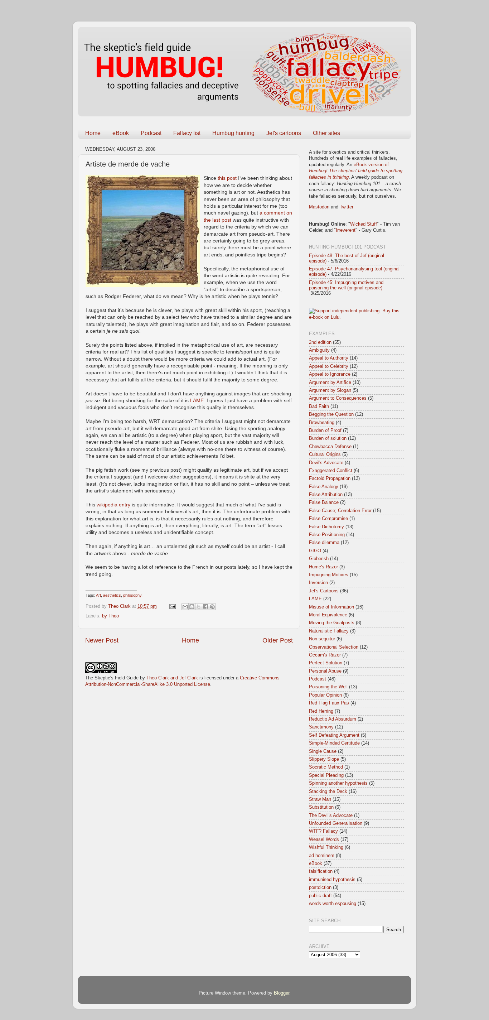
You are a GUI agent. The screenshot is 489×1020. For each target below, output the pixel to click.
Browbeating (321, 422)
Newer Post (101, 640)
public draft (320, 895)
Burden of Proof (325, 430)
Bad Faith (319, 406)
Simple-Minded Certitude (334, 743)
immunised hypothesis (332, 879)
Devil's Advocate (326, 462)
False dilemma (324, 542)
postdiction (320, 887)
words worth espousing (332, 903)
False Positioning (327, 534)
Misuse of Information (331, 607)
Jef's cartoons (283, 133)
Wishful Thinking (326, 847)
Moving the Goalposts (331, 622)
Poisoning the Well (328, 686)
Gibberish (319, 558)
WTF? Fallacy (323, 831)
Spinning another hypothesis (338, 783)
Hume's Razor (323, 566)
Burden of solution (328, 438)
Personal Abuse (325, 671)
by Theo (110, 616)
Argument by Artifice (330, 382)
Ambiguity (319, 350)
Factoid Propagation (329, 478)
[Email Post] (172, 606)
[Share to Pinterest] (212, 606)
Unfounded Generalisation (335, 823)
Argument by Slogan (330, 390)
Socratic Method (326, 767)
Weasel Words (324, 839)
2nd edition (320, 342)
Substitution (321, 807)
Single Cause (323, 751)
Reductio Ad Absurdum (332, 719)
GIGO (315, 550)
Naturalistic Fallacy (329, 631)
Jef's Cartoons (324, 590)
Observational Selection (333, 647)
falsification (321, 871)
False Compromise (328, 518)
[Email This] (185, 606)
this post (227, 178)
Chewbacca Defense (330, 446)
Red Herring (321, 711)
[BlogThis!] (191, 606)
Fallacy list (186, 133)
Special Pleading (326, 775)
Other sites (326, 133)
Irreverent (345, 230)
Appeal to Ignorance (329, 374)
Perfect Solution (325, 662)
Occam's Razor (325, 655)
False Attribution (326, 494)
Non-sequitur (322, 638)
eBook (120, 133)
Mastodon (319, 207)
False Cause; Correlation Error (340, 510)
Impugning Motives (328, 574)
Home (93, 133)
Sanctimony (321, 727)
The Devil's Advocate (331, 815)
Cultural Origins (325, 454)
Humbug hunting (233, 133)
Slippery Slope (324, 759)
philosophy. (132, 595)
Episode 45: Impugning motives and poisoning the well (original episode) (346, 285)
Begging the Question (331, 414)
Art (98, 595)
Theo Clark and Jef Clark (172, 677)
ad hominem (321, 855)
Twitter (346, 207)
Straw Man (320, 799)
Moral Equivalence (328, 614)
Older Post (277, 640)
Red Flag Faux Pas (329, 703)
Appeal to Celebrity (328, 366)
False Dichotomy (326, 526)
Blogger (281, 993)
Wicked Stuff (363, 224)
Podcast (151, 133)
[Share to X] (198, 606)
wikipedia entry (113, 504)
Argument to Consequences (338, 398)
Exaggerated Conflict (330, 470)
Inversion (318, 582)
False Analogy (323, 486)
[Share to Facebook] (205, 606)
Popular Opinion (325, 695)
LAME (197, 400)
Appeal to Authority (328, 358)
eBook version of (355, 171)
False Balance (324, 502)
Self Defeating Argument (334, 735)
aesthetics (112, 595)
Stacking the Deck (328, 791)
